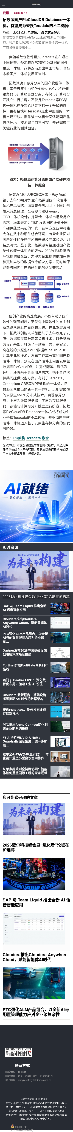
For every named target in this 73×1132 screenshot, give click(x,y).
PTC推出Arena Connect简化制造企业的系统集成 (25, 726)
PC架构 (19, 437)
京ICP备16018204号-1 (20, 1110)
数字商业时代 (50, 32)
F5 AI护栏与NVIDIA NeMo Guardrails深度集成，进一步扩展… (25, 741)
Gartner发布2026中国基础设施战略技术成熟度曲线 (25, 652)
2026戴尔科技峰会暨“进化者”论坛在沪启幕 (36, 596)
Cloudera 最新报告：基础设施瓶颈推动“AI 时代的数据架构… (25, 697)
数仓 (45, 437)
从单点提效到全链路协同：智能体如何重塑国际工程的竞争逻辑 (25, 771)
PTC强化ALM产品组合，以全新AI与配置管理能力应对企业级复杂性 (36, 1011)
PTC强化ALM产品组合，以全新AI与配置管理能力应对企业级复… (25, 637)
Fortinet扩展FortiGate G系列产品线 (25, 667)
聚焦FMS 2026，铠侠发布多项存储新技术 (24, 711)
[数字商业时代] (36, 4)
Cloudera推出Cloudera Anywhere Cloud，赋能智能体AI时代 (25, 623)
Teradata (33, 437)
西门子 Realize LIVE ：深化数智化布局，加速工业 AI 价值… (24, 682)
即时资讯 (10, 547)
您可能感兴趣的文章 (20, 797)
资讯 (6, 13)
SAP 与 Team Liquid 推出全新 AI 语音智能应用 (24, 608)
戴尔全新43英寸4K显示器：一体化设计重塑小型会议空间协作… (26, 756)
